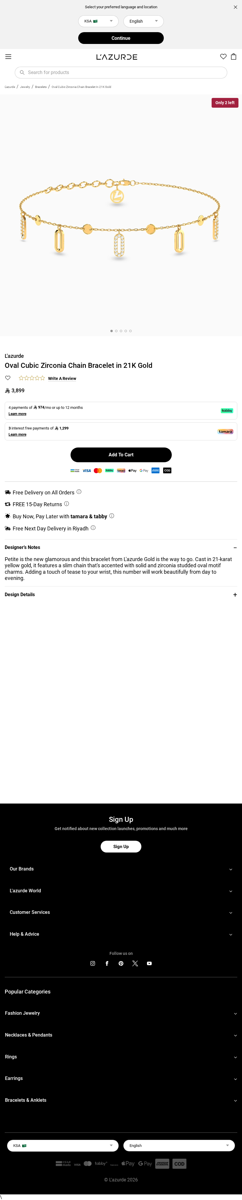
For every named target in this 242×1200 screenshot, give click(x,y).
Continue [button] (121, 38)
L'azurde (10, 86)
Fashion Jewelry (22, 1013)
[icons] (93, 965)
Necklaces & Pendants (28, 1035)
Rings (11, 1057)
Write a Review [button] (62, 378)
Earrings (14, 1078)
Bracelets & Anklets (25, 1100)
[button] (121, 547)
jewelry (25, 86)
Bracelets (41, 86)
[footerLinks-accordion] (121, 869)
